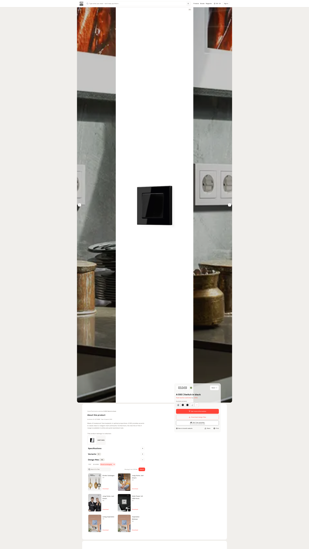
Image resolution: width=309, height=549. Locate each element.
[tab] (89, 464)
